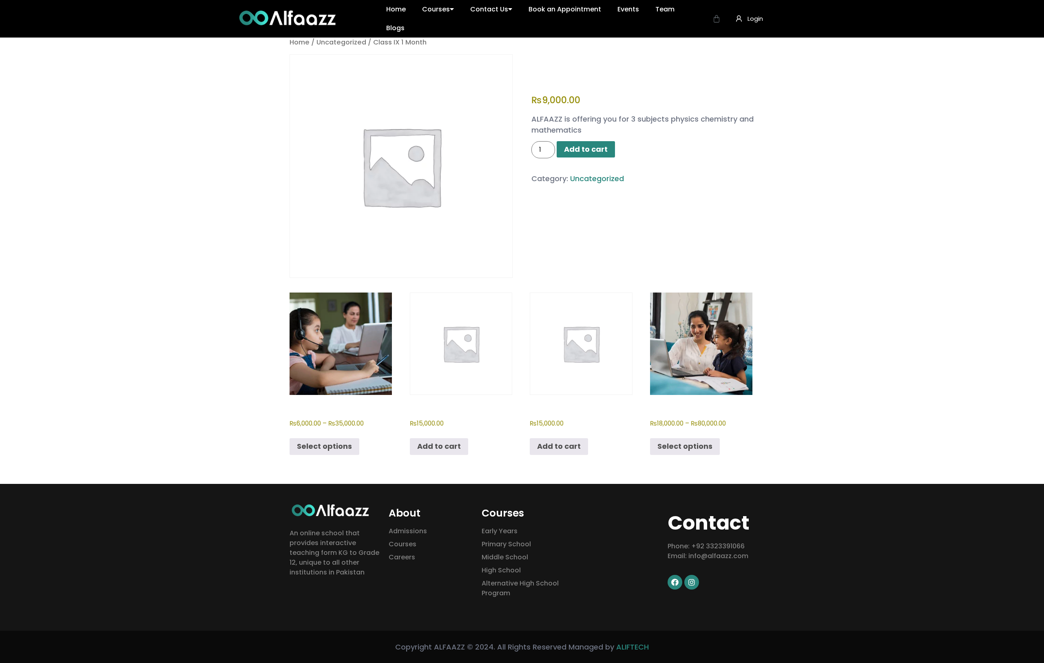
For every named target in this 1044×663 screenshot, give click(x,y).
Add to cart (586, 149)
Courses (436, 9)
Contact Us (489, 9)
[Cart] (716, 18)
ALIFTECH (632, 647)
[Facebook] (675, 582)
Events (628, 9)
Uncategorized (341, 42)
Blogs (395, 28)
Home (396, 9)
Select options (324, 446)
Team (665, 9)
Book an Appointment (565, 9)
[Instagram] (691, 582)
